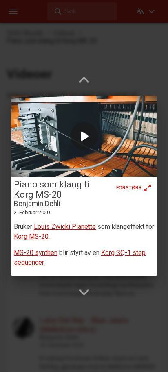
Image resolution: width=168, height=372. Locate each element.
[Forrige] (84, 80)
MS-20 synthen (35, 253)
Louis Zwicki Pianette (65, 227)
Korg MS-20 (31, 236)
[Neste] (84, 291)
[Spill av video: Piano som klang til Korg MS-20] (84, 136)
